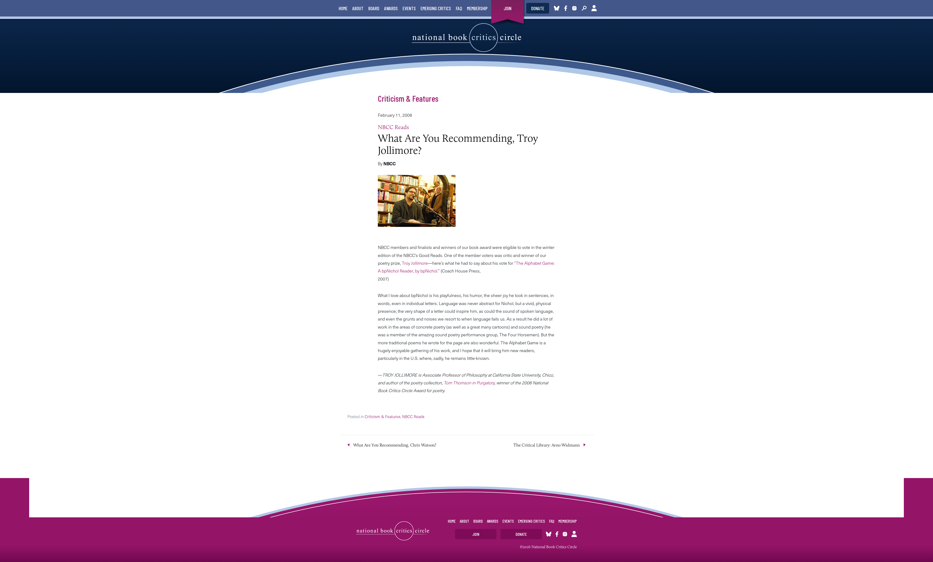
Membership (477, 8)
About (357, 8)
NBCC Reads (393, 127)
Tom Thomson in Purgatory (469, 382)
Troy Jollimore (415, 263)
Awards (391, 8)
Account (594, 8)
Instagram (574, 8)
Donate (537, 8)
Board (373, 8)
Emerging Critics (436, 8)
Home (343, 8)
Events (409, 8)
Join (507, 8)
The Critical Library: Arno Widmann (546, 445)
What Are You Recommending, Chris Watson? (394, 445)
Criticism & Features (408, 98)
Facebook (566, 8)
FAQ (459, 8)
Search (584, 8)
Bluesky (556, 8)
